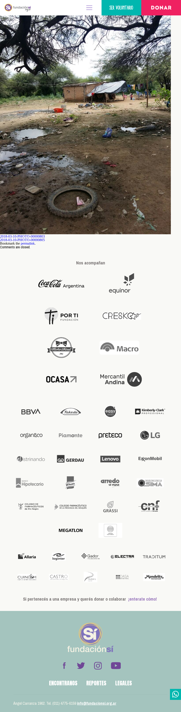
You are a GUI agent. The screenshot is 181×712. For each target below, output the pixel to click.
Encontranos (63, 683)
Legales (123, 683)
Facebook (64, 666)
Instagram (98, 666)
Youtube (116, 666)
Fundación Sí (17, 7)
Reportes (96, 683)
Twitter (81, 666)
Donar (161, 8)
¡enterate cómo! (142, 599)
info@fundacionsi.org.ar (96, 703)
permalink (28, 243)
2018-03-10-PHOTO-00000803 (22, 236)
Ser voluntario (121, 7)
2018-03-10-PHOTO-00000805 (22, 240)
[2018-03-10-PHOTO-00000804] (85, 233)
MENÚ (89, 7)
